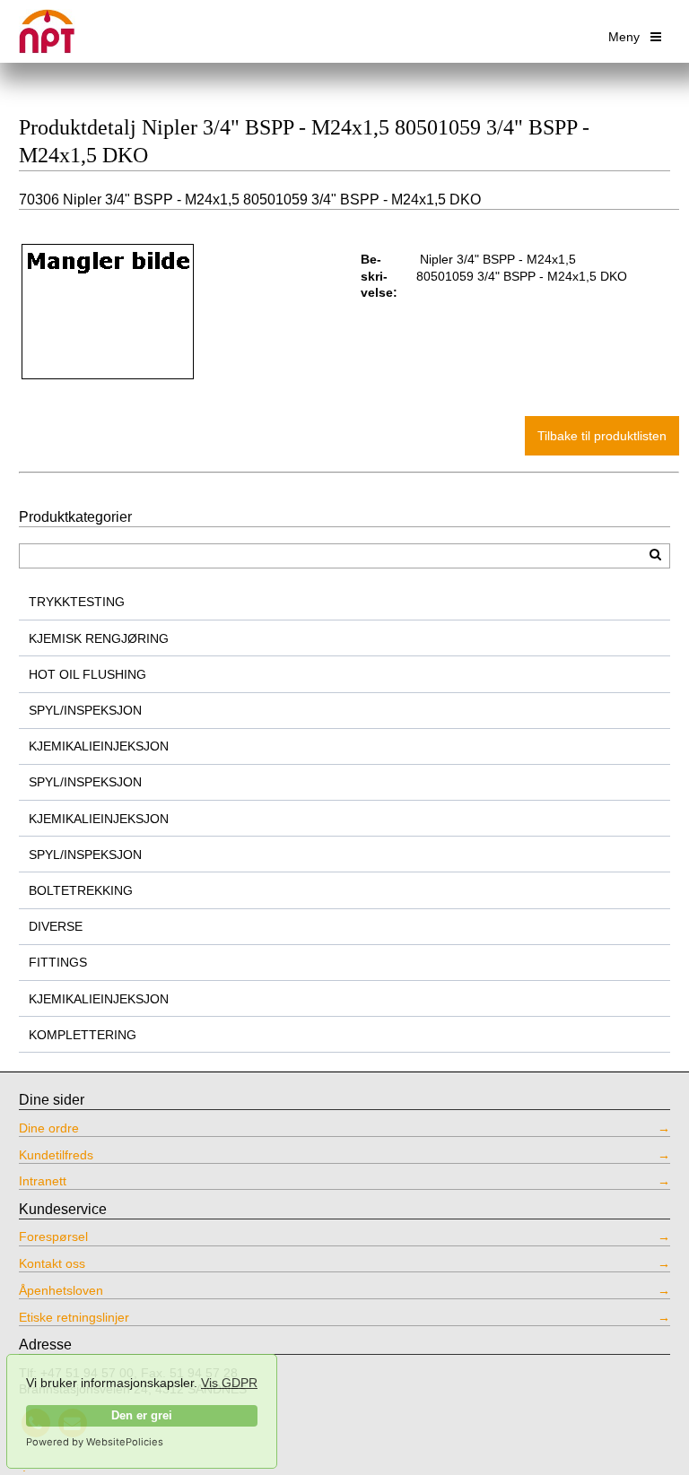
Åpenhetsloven (61, 1290)
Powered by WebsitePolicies (94, 1442)
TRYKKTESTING (77, 601)
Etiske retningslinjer (74, 1317)
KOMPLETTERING (82, 1035)
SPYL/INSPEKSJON (85, 710)
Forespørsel (53, 1236)
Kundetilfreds (56, 1155)
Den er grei (141, 1416)
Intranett (42, 1181)
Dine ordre (49, 1128)
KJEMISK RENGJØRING (99, 638)
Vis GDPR (229, 1382)
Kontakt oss (52, 1263)
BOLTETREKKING (81, 890)
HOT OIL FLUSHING (87, 674)
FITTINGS (58, 962)
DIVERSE (56, 926)
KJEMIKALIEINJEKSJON (99, 746)
